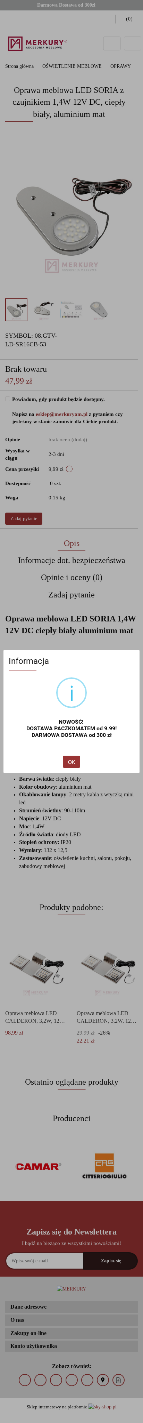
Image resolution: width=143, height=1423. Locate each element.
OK (71, 761)
